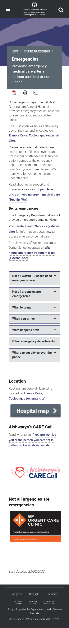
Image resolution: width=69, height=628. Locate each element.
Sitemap (32, 601)
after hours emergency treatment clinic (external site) (32, 252)
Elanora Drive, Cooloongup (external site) (34, 138)
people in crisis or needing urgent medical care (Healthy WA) (34, 194)
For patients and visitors (37, 51)
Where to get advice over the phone (32, 355)
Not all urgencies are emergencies (26, 294)
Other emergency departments (33, 341)
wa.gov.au (17, 594)
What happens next (25, 330)
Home (15, 51)
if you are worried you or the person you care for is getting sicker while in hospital (32, 439)
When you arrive (23, 318)
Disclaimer (51, 594)
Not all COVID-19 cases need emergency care (32, 278)
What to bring (21, 307)
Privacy (18, 601)
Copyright (34, 594)
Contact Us (49, 601)
